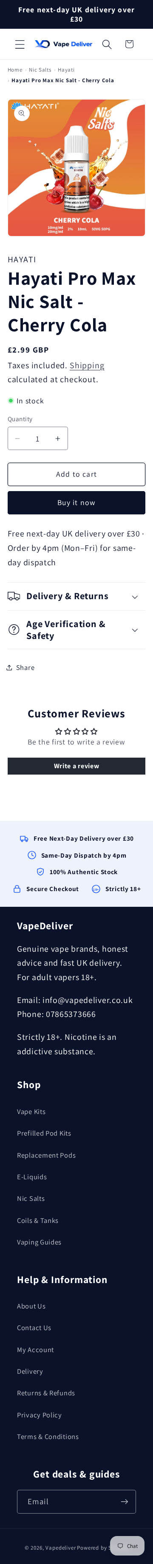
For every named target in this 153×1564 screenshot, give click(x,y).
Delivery (30, 1371)
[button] (20, 44)
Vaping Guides (39, 1242)
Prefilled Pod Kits (44, 1133)
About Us (31, 1306)
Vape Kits (31, 1111)
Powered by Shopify (102, 1547)
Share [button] (25, 667)
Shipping (87, 365)
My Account (35, 1349)
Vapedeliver (60, 1547)
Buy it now (76, 502)
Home (15, 69)
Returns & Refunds (46, 1392)
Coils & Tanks (38, 1220)
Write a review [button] (76, 765)
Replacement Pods (46, 1155)
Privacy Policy (39, 1415)
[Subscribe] (124, 1501)
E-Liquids (32, 1176)
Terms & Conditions (48, 1436)
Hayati (66, 69)
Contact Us (34, 1327)
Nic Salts (40, 69)
